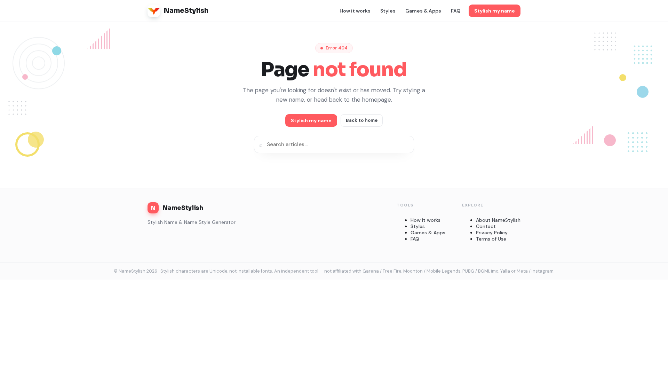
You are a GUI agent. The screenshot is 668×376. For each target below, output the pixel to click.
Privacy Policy (492, 232)
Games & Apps (423, 11)
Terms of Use (491, 239)
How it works (355, 11)
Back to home (361, 120)
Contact (486, 226)
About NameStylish (498, 220)
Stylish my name (494, 11)
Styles (388, 11)
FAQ (455, 11)
